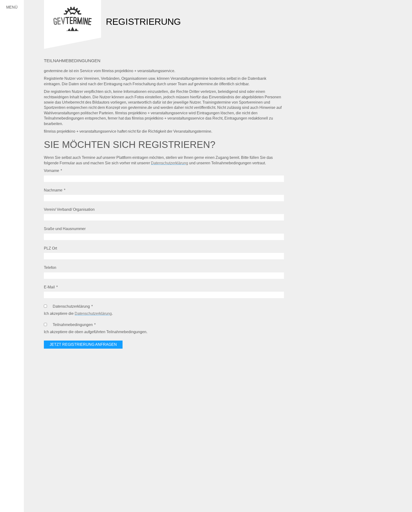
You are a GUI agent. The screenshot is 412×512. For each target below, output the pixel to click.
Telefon (50, 268)
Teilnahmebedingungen (73, 325)
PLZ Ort (50, 248)
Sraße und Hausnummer (65, 229)
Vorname (51, 171)
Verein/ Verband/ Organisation (69, 209)
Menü (12, 7)
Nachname (53, 190)
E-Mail (49, 287)
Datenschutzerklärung (169, 163)
